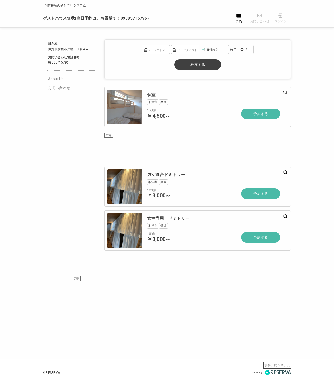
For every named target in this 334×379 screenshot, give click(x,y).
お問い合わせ (59, 88)
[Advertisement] (167, 317)
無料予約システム (277, 365)
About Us (56, 79)
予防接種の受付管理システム (65, 5)
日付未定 (212, 50)
